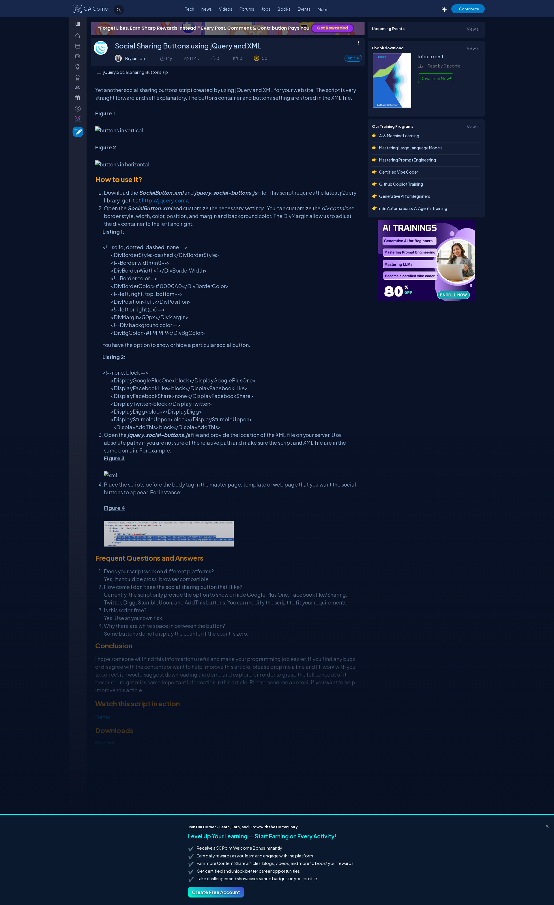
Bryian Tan (135, 58)
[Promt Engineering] (426, 260)
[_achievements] (79, 77)
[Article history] (163, 58)
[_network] (79, 87)
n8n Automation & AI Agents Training (413, 208)
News (206, 9)
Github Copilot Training (401, 184)
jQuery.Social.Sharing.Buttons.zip (135, 72)
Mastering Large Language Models (411, 147)
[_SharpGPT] (79, 119)
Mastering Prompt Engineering (407, 159)
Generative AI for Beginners (404, 196)
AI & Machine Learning (399, 135)
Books (284, 9)
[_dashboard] (79, 46)
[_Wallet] (79, 56)
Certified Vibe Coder (398, 171)
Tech (189, 9)
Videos (225, 9)
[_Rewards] (79, 108)
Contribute (469, 8)
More (322, 9)
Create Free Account (216, 892)
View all (473, 28)
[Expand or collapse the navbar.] (78, 23)
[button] (235, 58)
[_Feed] (79, 36)
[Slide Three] (352, 28)
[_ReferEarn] (79, 98)
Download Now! (435, 78)
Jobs (265, 9)
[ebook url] (392, 106)
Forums (246, 9)
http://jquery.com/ (165, 200)
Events (304, 9)
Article (353, 58)
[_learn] (79, 67)
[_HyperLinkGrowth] (76, 131)
